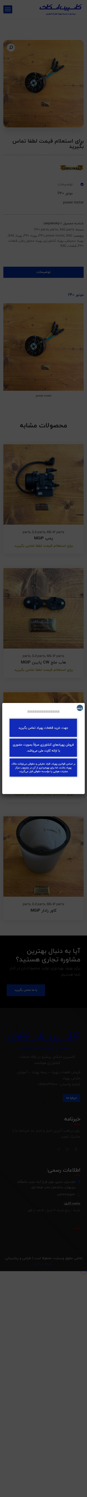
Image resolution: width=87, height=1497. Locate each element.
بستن (79, 708)
